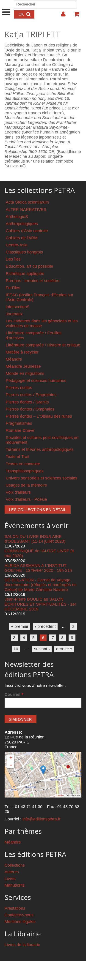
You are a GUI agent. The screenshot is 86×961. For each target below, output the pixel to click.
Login (61, 15)
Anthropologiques (22, 223)
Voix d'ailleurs (18, 492)
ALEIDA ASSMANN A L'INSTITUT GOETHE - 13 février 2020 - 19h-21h (38, 568)
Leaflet (60, 795)
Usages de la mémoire (26, 485)
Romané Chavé (20, 430)
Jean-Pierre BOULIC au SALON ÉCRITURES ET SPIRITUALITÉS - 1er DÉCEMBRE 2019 (40, 604)
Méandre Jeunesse (23, 366)
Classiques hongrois (24, 252)
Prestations (15, 908)
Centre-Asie (17, 245)
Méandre (14, 359)
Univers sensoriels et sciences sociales (41, 478)
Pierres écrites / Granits (27, 402)
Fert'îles (13, 288)
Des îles (13, 259)
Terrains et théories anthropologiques (40, 449)
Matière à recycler (22, 352)
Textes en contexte (23, 464)
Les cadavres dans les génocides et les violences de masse (42, 323)
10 (16, 649)
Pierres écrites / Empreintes (31, 394)
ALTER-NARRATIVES (26, 209)
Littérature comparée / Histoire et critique (43, 345)
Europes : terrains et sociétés (32, 280)
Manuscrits (15, 885)
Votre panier (74, 15)
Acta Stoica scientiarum (27, 202)
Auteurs (12, 872)
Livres (10, 878)
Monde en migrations (25, 373)
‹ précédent (45, 626)
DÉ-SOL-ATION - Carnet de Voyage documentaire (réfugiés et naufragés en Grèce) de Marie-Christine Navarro (41, 585)
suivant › (42, 649)
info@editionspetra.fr (41, 819)
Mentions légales (20, 921)
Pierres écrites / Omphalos (30, 409)
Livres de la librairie (22, 944)
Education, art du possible (29, 266)
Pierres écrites (19, 387)
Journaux (14, 314)
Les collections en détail (37, 510)
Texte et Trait (17, 456)
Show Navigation (6, 7)
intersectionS (18, 307)
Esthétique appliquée (25, 273)
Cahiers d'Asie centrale (27, 231)
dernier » (64, 649)
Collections (15, 865)
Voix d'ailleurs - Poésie (26, 499)
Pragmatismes (19, 423)
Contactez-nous (19, 915)
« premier (19, 626)
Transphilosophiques (25, 471)
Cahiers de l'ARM (22, 238)
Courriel (14, 694)
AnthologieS (17, 216)
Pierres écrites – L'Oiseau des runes (39, 416)
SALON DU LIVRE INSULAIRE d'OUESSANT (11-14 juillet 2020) (35, 539)
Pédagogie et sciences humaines (36, 380)
